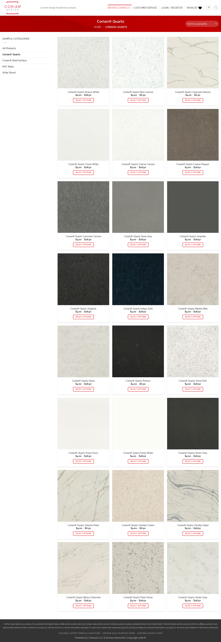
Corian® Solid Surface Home (118, 633)
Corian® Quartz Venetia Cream (138, 525)
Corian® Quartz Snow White (138, 453)
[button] (171, 8)
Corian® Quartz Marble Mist (193, 308)
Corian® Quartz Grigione (83, 308)
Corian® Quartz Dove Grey (138, 236)
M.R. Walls (8, 66)
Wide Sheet (9, 72)
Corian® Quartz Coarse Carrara (138, 164)
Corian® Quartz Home (149, 633)
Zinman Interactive (115, 637)
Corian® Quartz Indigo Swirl (138, 308)
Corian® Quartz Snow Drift (193, 381)
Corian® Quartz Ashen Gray (192, 597)
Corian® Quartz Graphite (193, 236)
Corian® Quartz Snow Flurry (83, 453)
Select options (83, 100)
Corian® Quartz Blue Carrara (138, 92)
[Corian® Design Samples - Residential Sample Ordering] (18, 8)
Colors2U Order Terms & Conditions (79, 633)
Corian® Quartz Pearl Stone (138, 597)
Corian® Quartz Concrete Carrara (83, 236)
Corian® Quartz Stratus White (83, 92)
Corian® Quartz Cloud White (83, 164)
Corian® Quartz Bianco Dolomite (83, 597)
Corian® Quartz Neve (83, 381)
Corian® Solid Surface (14, 60)
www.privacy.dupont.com (121, 628)
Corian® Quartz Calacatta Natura (192, 92)
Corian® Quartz (11, 54)
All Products (9, 48)
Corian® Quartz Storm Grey (192, 453)
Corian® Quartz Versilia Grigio (193, 525)
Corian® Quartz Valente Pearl (83, 525)
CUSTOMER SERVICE (145, 7)
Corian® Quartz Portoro (138, 381)
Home (97, 27)
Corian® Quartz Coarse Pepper (192, 164)
